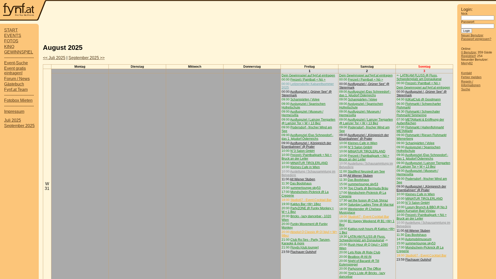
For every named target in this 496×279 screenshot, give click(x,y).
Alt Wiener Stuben (302, 179)
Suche (465, 89)
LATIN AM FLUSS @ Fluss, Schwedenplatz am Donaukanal (362, 238)
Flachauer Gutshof (303, 252)
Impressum (14, 111)
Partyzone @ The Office (364, 268)
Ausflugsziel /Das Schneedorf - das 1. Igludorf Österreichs (307, 137)
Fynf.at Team (16, 89)
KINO (9, 46)
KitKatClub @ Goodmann (423, 99)
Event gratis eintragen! (15, 70)
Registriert (468, 56)
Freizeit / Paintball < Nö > (308, 79)
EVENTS (12, 35)
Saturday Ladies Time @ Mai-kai (371, 204)
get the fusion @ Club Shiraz (368, 200)
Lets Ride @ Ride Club (364, 252)
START (11, 30)
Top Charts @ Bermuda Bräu (368, 188)
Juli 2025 (12, 120)
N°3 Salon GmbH (302, 151)
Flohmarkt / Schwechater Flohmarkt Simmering (418, 113)
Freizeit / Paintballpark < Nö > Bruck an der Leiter (307, 156)
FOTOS (11, 41)
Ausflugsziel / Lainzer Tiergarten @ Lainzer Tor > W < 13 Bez (308, 121)
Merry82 (467, 63)
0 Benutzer (468, 52)
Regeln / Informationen (471, 83)
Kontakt (466, 73)
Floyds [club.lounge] (304, 247)
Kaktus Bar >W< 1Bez (305, 204)
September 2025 (19, 125)
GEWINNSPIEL (18, 52)
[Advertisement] (248, 32)
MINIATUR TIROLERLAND (309, 163)
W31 (47, 186)
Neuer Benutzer (472, 35)
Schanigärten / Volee (305, 99)
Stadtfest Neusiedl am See (366, 171)
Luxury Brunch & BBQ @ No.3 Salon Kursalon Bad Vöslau (422, 209)
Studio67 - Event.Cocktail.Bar (310, 200)
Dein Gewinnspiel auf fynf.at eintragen (308, 75)
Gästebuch (14, 84)
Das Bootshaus (301, 183)
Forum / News (17, 78)
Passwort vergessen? (476, 39)
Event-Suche (16, 63)
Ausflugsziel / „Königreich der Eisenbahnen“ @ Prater (306, 145)
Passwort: (468, 22)
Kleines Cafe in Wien (305, 167)
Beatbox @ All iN (359, 257)
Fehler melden (471, 77)
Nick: (464, 14)
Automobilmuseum (418, 239)
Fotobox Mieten (18, 100)
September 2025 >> (86, 58)
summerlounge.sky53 (305, 188)
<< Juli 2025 (54, 58)
